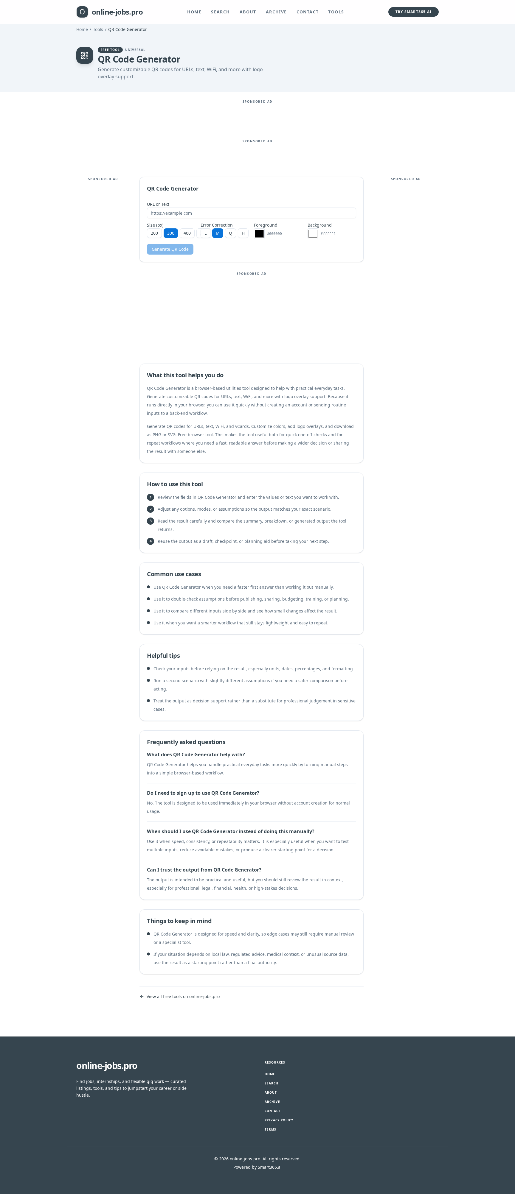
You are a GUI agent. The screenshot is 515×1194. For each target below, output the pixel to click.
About (248, 12)
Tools (336, 12)
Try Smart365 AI (413, 11)
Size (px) (155, 225)
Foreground (265, 225)
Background (320, 225)
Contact (308, 12)
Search (220, 12)
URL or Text (158, 204)
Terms (270, 1129)
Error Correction (217, 225)
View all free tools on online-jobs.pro (183, 996)
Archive (276, 12)
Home (194, 12)
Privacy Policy (279, 1120)
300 (170, 233)
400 (187, 233)
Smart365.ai (270, 1167)
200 (154, 233)
